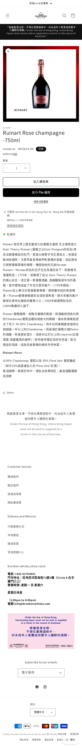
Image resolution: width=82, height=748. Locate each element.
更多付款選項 (41, 201)
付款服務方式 (16, 526)
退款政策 (74, 734)
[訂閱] (60, 672)
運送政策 (13, 543)
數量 (5, 160)
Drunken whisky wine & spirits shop (28, 734)
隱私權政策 (15, 502)
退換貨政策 (15, 494)
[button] (7, 15)
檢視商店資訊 (15, 225)
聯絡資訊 (61, 739)
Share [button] (10, 392)
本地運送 (13, 535)
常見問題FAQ (15, 552)
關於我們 (13, 485)
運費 (15, 154)
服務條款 (36, 739)
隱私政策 (24, 739)
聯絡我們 (13, 476)
